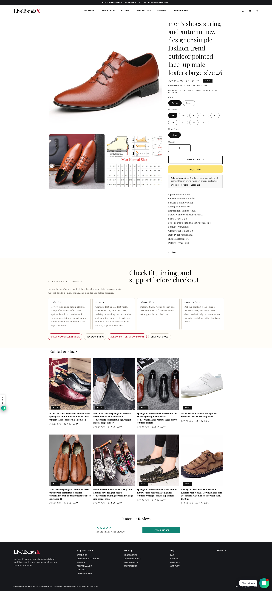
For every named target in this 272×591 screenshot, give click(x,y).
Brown (175, 103)
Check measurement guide (65, 336)
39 (194, 115)
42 (183, 122)
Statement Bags (132, 559)
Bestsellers (130, 566)
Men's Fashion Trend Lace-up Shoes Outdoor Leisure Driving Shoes (199, 415)
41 (204, 115)
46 (183, 115)
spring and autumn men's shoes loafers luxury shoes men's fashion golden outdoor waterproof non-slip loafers (157, 492)
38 (173, 115)
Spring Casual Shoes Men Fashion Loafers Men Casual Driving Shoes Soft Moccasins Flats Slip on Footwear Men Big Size (201, 494)
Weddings (89, 11)
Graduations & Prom (88, 559)
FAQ (172, 555)
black (189, 103)
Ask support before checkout (127, 336)
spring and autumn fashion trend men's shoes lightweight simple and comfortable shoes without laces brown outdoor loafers (157, 418)
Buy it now (195, 169)
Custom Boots (180, 11)
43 (173, 122)
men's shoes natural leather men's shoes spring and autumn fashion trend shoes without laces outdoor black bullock (69, 416)
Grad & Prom (108, 11)
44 (204, 122)
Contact (174, 566)
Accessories (130, 555)
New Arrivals (131, 562)
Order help (195, 185)
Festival (161, 11)
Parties (125, 11)
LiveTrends (27, 10)
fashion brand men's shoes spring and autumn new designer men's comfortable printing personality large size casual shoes (113, 494)
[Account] (250, 11)
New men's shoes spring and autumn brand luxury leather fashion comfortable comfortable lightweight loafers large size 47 (112, 418)
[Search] (243, 11)
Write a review (161, 530)
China (175, 134)
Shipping (173, 86)
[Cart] (256, 11)
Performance (143, 11)
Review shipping (95, 336)
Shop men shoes (159, 336)
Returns (184, 185)
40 (215, 115)
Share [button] (173, 252)
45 (194, 122)
